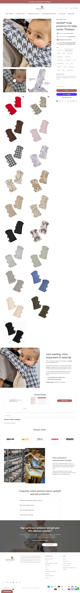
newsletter (47, 573)
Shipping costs (66, 77)
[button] (59, 19)
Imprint (64, 559)
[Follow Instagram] (7, 582)
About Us (47, 577)
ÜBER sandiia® (71, 13)
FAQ (46, 567)
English (66, 8)
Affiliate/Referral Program (50, 571)
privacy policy (50, 534)
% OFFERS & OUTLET (20, 13)
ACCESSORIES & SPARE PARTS (49, 13)
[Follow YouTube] (13, 582)
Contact (47, 569)
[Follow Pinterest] (10, 582)
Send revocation (66, 565)
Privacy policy (66, 561)
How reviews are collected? (10, 423)
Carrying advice (62, 13)
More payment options (66, 97)
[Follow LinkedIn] (19, 582)
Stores (46, 561)
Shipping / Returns (49, 559)
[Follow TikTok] (16, 582)
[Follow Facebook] (3, 582)
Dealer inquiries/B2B (49, 575)
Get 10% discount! (49, 544)
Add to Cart (66, 90)
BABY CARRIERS (9, 13)
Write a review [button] (64, 400)
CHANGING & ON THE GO (33, 13)
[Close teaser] (13, 589)
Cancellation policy (67, 563)
